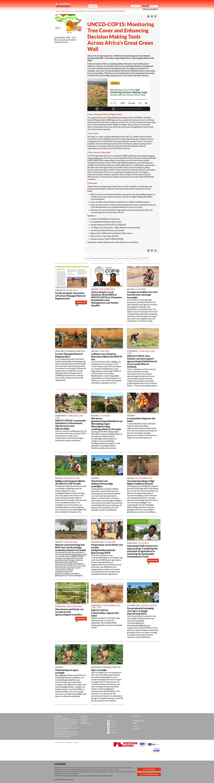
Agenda (67, 11)
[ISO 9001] (142, 746)
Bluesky (113, 726)
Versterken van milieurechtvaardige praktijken (102, 483)
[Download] (81, 305)
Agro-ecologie (99, 670)
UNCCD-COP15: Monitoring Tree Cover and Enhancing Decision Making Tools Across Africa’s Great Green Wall (98, 11)
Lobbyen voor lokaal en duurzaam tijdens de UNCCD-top (107, 356)
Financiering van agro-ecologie (67, 671)
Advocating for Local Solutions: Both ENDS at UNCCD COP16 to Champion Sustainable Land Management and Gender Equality (106, 299)
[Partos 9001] (153, 746)
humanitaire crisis (79, 554)
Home (57, 11)
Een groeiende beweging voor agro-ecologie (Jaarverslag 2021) (140, 611)
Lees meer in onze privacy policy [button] (64, 779)
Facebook (113, 724)
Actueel (62, 11)
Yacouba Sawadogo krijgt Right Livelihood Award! (140, 482)
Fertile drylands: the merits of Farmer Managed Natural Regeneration (70, 296)
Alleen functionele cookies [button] (148, 774)
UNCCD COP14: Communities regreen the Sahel (105, 613)
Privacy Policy (69, 742)
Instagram (113, 721)
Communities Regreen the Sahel (141, 419)
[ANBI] (156, 752)
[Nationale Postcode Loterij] (125, 746)
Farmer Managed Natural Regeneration (69, 355)
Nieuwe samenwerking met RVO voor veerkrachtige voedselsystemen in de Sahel (70, 547)
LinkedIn (113, 732)
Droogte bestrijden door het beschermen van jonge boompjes (142, 295)
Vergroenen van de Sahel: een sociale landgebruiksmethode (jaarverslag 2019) (107, 548)
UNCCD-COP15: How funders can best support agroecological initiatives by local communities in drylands (142, 361)
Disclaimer (76, 742)
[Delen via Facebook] (155, 17)
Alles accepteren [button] (149, 769)
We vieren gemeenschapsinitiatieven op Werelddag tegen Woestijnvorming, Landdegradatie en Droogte (107, 424)
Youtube (113, 729)
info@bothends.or (85, 723)
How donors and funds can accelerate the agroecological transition (69, 612)
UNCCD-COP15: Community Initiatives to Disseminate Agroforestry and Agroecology (70, 424)
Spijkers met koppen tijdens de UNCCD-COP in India (70, 482)
